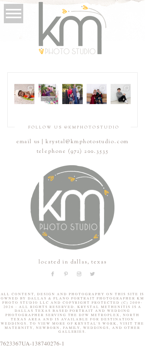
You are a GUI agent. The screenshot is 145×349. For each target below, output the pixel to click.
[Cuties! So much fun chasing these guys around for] (72, 94)
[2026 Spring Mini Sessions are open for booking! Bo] (48, 94)
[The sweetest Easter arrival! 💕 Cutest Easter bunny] (24, 94)
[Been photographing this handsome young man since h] (121, 94)
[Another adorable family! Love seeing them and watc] (97, 94)
